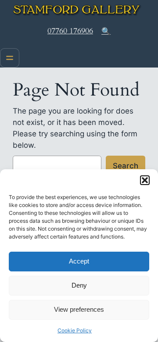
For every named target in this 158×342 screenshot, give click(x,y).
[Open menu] (9, 58)
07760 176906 (70, 30)
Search (125, 165)
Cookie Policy (74, 330)
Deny (79, 285)
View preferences (79, 309)
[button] (144, 180)
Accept (79, 261)
